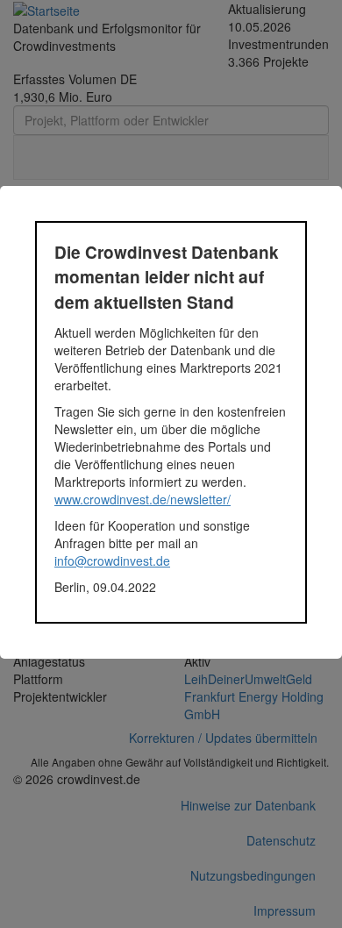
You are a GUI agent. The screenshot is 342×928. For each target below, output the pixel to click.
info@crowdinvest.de (112, 560)
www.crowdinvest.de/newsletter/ (142, 499)
